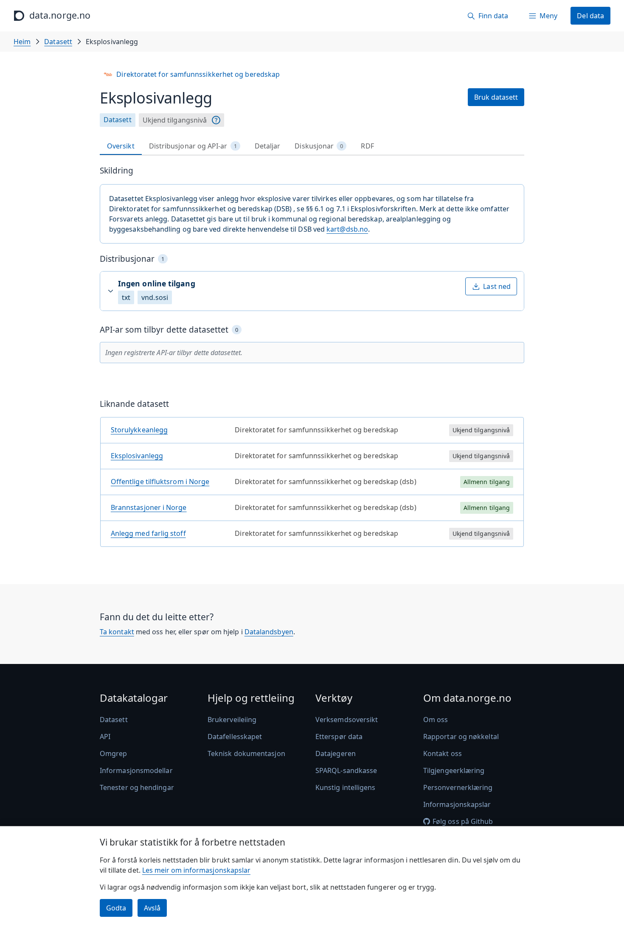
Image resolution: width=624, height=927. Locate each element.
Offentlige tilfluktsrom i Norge (160, 481)
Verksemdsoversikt (346, 719)
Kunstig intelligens (345, 787)
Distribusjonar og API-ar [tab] (193, 146)
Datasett (58, 41)
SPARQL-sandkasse (346, 770)
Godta (116, 908)
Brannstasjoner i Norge (149, 507)
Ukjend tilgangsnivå (175, 120)
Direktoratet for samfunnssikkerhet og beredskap (198, 74)
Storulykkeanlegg (139, 429)
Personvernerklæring (458, 787)
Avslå (152, 908)
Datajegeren (335, 753)
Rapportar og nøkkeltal (461, 736)
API (105, 736)
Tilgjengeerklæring (453, 770)
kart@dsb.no (347, 229)
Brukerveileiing (232, 719)
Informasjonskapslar (457, 804)
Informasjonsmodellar (136, 770)
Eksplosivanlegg (137, 455)
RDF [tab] (367, 146)
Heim (22, 41)
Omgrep (113, 753)
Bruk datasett (496, 97)
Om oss (435, 719)
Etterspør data (339, 736)
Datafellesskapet (235, 736)
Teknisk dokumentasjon (246, 753)
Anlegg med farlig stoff (148, 533)
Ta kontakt (117, 631)
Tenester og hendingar (137, 787)
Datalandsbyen (269, 631)
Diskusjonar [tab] (319, 146)
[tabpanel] (312, 359)
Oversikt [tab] (121, 146)
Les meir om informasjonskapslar (196, 870)
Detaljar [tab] (268, 146)
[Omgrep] (216, 120)
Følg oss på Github (463, 821)
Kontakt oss (442, 753)
